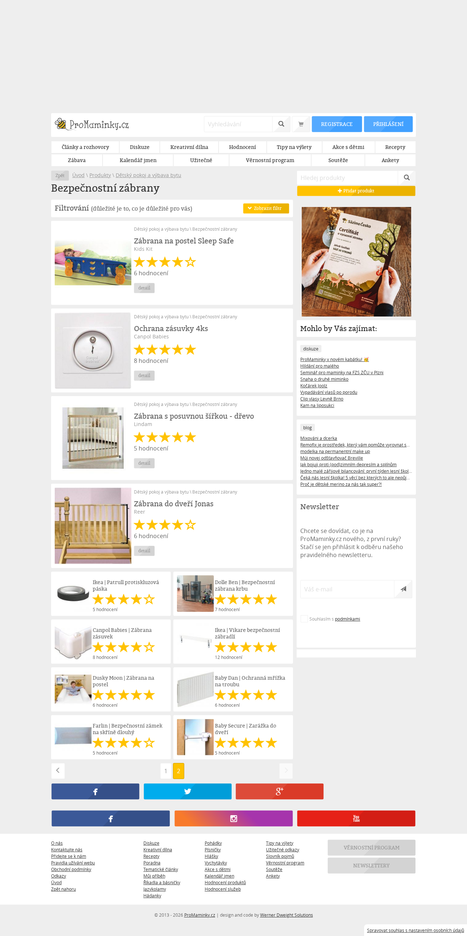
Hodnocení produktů (225, 882)
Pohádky (213, 843)
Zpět (60, 175)
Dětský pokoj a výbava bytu (148, 175)
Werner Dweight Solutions (286, 915)
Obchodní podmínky (71, 869)
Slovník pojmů (280, 856)
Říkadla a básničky (161, 882)
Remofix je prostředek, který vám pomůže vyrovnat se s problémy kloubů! (356, 445)
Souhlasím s (334, 619)
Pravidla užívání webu (73, 863)
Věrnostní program (285, 863)
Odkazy (58, 876)
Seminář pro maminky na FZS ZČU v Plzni (341, 372)
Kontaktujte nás (66, 849)
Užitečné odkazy (282, 849)
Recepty (151, 856)
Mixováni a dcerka (318, 438)
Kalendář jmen (219, 876)
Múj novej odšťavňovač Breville (331, 458)
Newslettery (372, 865)
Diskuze (151, 843)
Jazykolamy (154, 889)
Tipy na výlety (279, 843)
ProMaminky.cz (199, 915)
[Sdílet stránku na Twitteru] (187, 791)
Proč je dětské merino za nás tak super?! (341, 484)
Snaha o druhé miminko (324, 379)
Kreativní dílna (157, 849)
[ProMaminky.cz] (95, 125)
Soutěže (274, 869)
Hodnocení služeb (223, 889)
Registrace (336, 123)
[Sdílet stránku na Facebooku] (95, 791)
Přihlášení (388, 123)
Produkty (100, 175)
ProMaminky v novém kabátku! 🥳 (334, 359)
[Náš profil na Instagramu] (233, 818)
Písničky (213, 849)
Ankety (273, 876)
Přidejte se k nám (68, 856)
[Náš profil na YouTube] (356, 818)
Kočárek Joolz (313, 385)
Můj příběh (154, 876)
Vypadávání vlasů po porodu (328, 392)
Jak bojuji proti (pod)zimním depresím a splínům (348, 464)
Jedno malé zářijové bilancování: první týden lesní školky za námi (356, 471)
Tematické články (160, 869)
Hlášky (211, 856)
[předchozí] (58, 771)
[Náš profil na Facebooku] (111, 818)
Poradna (152, 863)
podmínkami (347, 619)
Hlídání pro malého (319, 366)
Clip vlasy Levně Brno (321, 399)
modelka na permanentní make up (335, 451)
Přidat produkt (359, 191)
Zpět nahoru (63, 889)
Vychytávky (216, 863)
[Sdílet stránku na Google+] (279, 791)
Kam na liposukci (317, 405)
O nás (57, 843)
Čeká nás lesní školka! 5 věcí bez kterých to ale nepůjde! (356, 477)
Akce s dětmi (218, 869)
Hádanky (152, 895)
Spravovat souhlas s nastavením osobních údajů (415, 930)
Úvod (78, 175)
